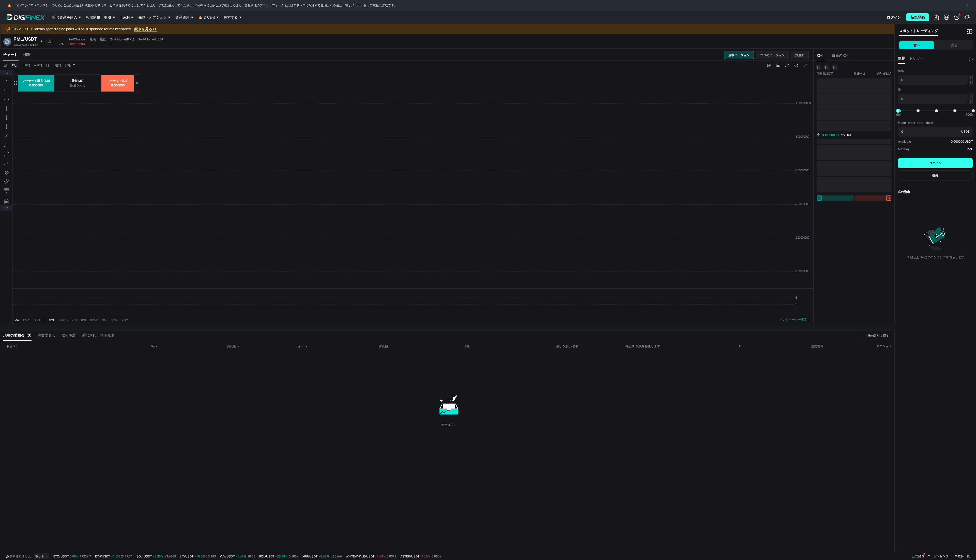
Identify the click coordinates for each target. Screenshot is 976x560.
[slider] (898, 111)
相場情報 (93, 17)
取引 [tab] (820, 55)
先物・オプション (152, 17)
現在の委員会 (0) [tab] (17, 335)
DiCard (209, 17)
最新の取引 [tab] (841, 55)
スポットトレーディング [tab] (918, 30)
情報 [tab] (27, 54)
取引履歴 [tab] (69, 335)
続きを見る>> (145, 28)
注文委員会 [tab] (46, 335)
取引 (107, 17)
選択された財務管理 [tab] (98, 335)
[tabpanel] (406, 195)
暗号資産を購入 (64, 17)
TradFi (125, 17)
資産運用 (182, 17)
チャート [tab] (10, 54)
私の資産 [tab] (904, 192)
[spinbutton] (78, 85)
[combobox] (235, 346)
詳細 (68, 65)
